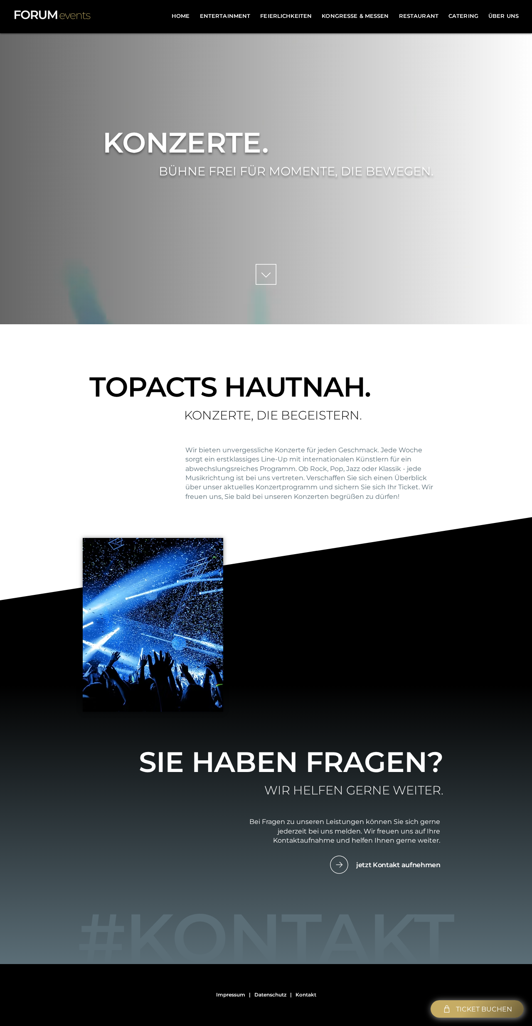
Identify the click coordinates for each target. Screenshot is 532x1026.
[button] (225, 15)
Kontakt (306, 994)
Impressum (230, 994)
